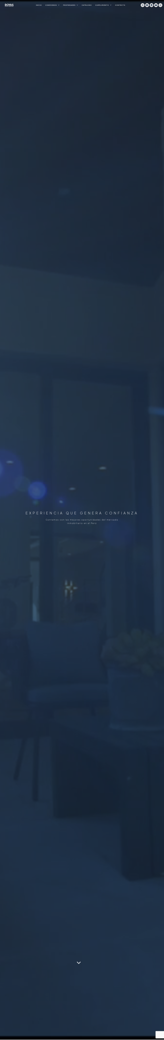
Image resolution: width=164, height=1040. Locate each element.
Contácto (120, 5)
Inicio (39, 5)
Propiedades (69, 5)
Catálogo (87, 5)
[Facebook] (147, 5)
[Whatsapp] (160, 5)
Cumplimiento (102, 5)
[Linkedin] (151, 5)
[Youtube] (156, 5)
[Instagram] (143, 5)
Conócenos (51, 5)
